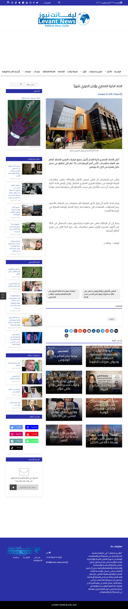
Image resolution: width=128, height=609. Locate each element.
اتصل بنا (26, 557)
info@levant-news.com (56, 562)
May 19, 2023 (16, 368)
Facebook (34, 427)
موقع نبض (34, 441)
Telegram (19, 441)
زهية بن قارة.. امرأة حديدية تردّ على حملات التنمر (64, 436)
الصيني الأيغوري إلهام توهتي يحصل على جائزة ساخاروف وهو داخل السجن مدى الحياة (100, 294)
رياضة (111, 319)
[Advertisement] (64, 49)
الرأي (84, 71)
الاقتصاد (61, 71)
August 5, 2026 (15, 217)
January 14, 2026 (14, 289)
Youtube (34, 434)
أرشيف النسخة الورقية (11, 71)
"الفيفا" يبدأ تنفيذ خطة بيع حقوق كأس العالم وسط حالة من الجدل (104, 438)
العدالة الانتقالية (49, 71)
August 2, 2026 (15, 234)
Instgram (19, 434)
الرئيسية (117, 71)
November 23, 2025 (14, 328)
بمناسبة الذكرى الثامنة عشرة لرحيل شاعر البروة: (104, 385)
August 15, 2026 (15, 179)
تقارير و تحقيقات (95, 71)
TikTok (18, 448)
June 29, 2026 (15, 277)
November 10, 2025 (14, 347)
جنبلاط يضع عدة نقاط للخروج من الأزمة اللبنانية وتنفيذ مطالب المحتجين (61, 294)
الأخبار (109, 71)
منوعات (27, 71)
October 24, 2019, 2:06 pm (109, 94)
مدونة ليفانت (72, 71)
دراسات (37, 71)
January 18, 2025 (34, 147)
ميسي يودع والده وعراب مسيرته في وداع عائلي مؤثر (64, 384)
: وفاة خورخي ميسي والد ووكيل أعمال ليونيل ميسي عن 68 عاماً (64, 411)
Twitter (18, 427)
